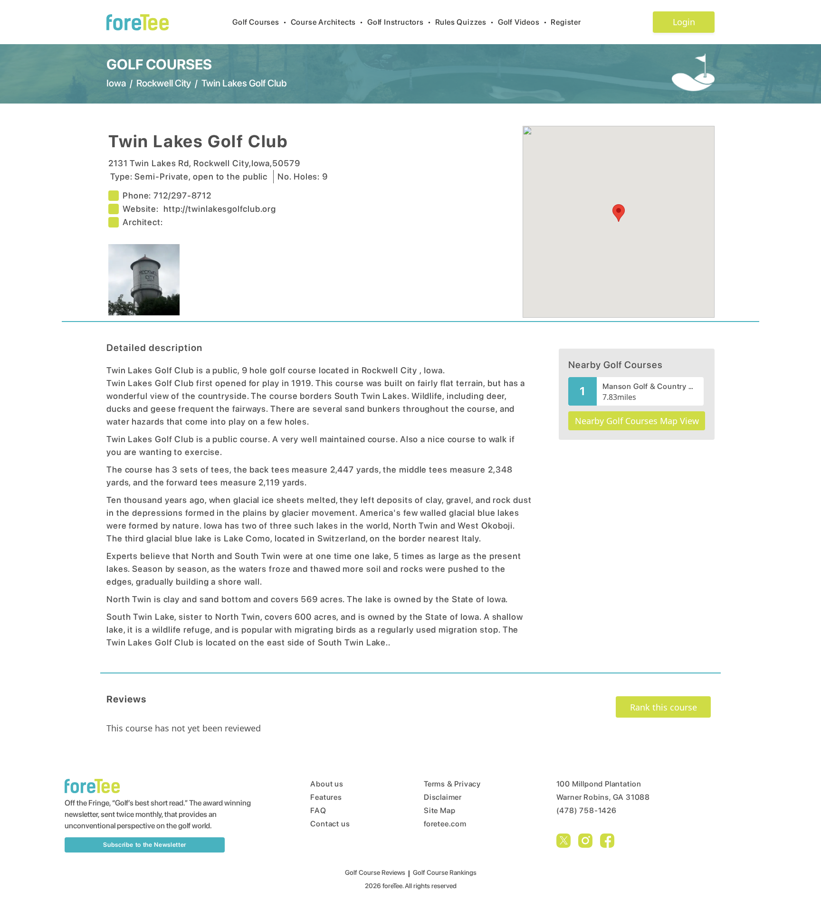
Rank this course (663, 707)
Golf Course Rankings (445, 872)
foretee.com (445, 823)
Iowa (116, 83)
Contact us (330, 823)
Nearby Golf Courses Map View (637, 420)
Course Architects (327, 22)
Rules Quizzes (464, 22)
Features (326, 797)
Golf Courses (259, 22)
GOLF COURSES (159, 64)
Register (566, 22)
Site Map (439, 810)
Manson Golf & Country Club (650, 386)
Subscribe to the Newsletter (144, 844)
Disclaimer (443, 797)
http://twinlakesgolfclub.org (219, 209)
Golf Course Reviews (375, 872)
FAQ (318, 810)
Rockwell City (163, 83)
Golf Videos (522, 22)
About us (326, 783)
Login (684, 22)
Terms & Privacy (452, 783)
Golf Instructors (399, 22)
